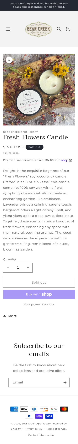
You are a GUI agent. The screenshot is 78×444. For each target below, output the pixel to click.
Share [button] (12, 316)
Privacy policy (33, 428)
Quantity (9, 259)
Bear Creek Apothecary (36, 423)
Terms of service (56, 428)
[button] (8, 28)
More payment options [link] (39, 304)
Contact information (41, 435)
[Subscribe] (64, 382)
